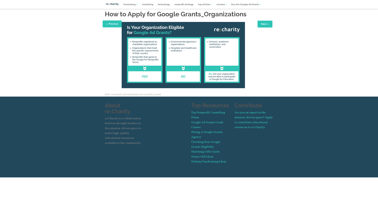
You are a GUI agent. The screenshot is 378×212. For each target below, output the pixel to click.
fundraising (129, 4)
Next (265, 24)
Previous (112, 24)
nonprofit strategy (184, 4)
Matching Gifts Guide (205, 152)
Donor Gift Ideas (202, 157)
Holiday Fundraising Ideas (208, 162)
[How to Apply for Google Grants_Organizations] (183, 54)
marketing (147, 4)
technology (164, 4)
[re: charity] (112, 4)
